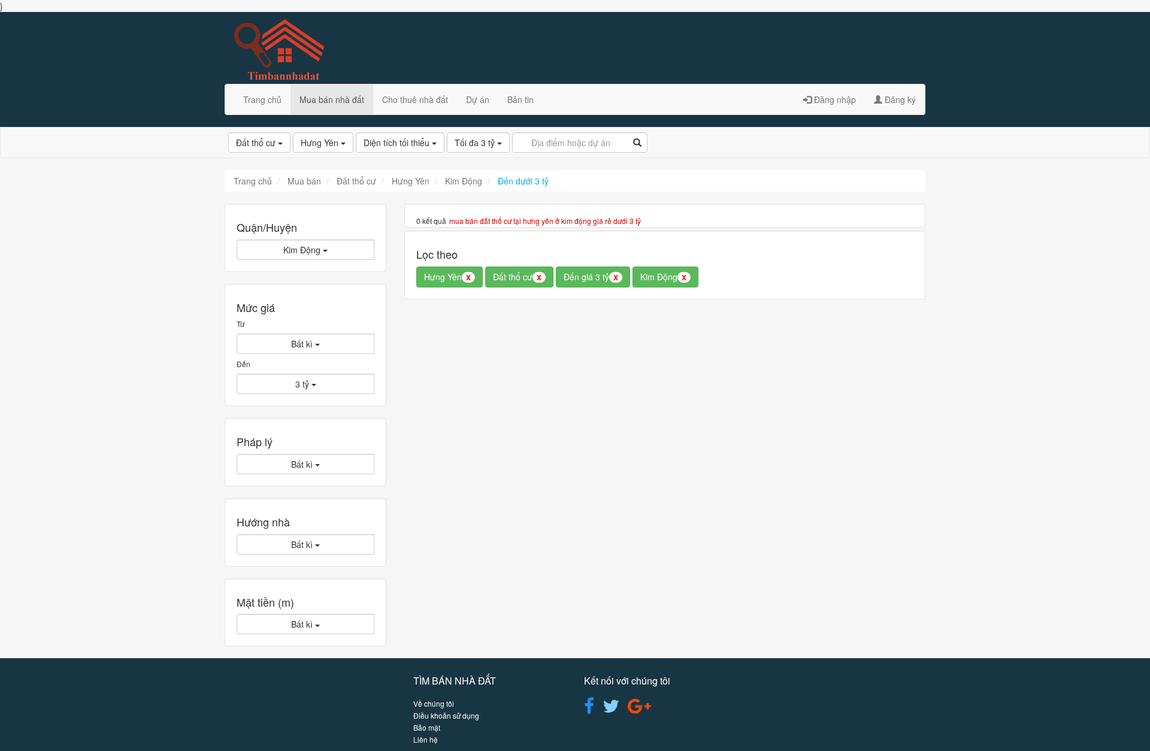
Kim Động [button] (663, 277)
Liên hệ (425, 739)
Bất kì (303, 344)
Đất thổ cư (257, 143)
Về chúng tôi (433, 703)
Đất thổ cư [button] (517, 277)
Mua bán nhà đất (331, 99)
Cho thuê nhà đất (415, 99)
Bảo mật (426, 727)
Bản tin (520, 99)
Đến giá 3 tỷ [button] (591, 277)
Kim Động (303, 250)
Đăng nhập (834, 99)
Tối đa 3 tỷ (476, 143)
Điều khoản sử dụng (446, 715)
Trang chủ (262, 99)
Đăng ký (899, 99)
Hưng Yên (321, 143)
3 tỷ (303, 384)
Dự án (477, 99)
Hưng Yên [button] (447, 277)
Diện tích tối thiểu (398, 143)
